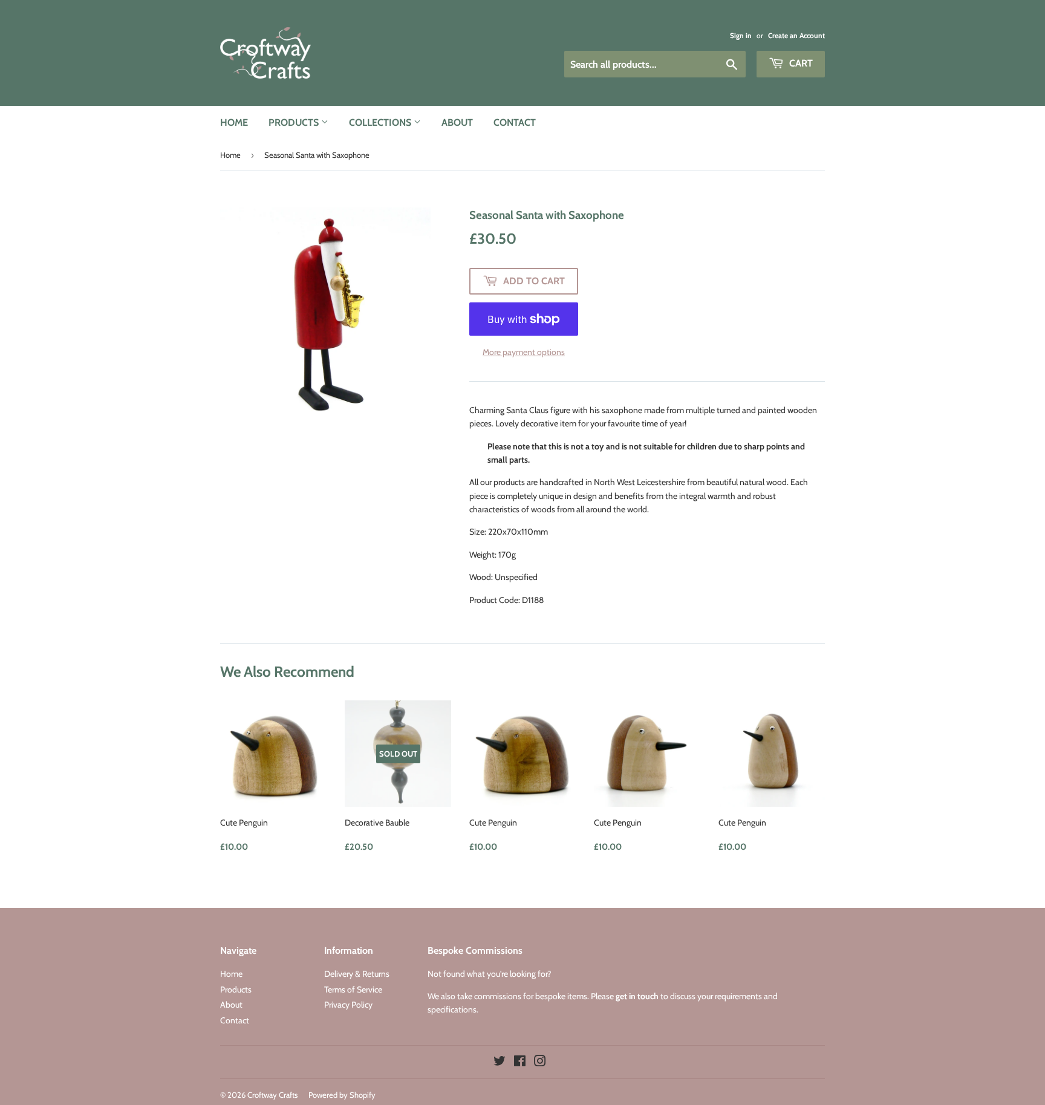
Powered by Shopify (342, 1095)
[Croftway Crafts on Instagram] (540, 1062)
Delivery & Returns (356, 973)
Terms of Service (353, 989)
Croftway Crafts (272, 1095)
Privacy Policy (348, 1004)
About (457, 122)
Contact (514, 122)
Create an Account (796, 35)
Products (295, 122)
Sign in (741, 35)
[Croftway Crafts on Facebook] (519, 1062)
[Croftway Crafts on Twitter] (499, 1062)
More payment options (524, 352)
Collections (381, 122)
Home (234, 122)
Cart (800, 63)
